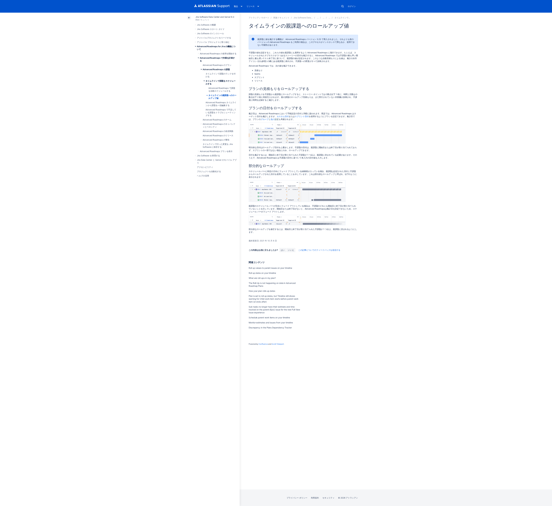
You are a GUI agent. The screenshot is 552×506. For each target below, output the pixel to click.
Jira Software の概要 (206, 25)
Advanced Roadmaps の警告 (216, 140)
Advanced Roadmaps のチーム (217, 119)
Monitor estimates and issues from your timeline (271, 322)
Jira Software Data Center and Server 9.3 (214, 17)
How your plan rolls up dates (262, 291)
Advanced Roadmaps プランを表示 (216, 151)
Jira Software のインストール (210, 33)
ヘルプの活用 (203, 175)
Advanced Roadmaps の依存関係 (218, 131)
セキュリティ (328, 498)
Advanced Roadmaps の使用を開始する (218, 53)
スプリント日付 (302, 116)
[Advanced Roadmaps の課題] (329, 17)
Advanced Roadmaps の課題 (216, 69)
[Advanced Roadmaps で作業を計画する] (323, 17)
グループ (265, 119)
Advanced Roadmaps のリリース (218, 135)
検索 (342, 6)
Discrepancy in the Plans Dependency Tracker (270, 327)
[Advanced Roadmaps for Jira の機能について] (318, 17)
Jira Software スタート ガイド (210, 29)
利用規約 (315, 498)
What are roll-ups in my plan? (262, 278)
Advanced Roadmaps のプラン (217, 65)
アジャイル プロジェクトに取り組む (213, 42)
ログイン (352, 6)
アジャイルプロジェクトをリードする (214, 38)
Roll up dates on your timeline (262, 273)
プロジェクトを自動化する (209, 171)
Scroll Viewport (278, 344)
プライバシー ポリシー (297, 498)
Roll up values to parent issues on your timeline (270, 268)
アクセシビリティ (205, 167)
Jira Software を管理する (208, 155)
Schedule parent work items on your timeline (269, 317)
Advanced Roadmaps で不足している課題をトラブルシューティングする (221, 112)
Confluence (263, 344)
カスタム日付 (283, 116)
